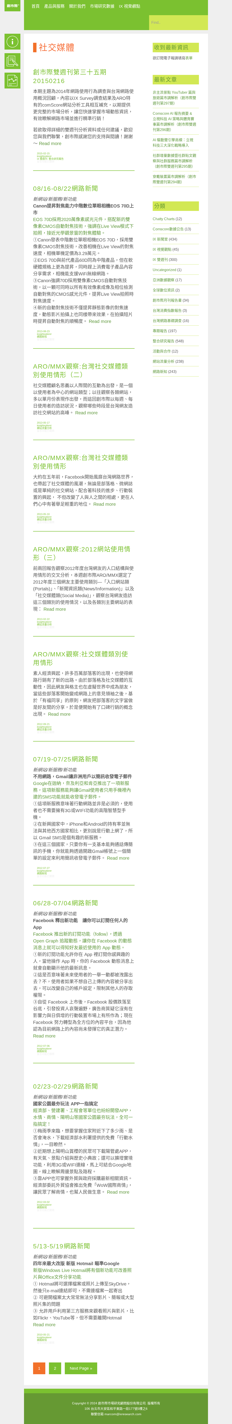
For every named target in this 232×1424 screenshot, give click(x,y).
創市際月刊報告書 (167, 300)
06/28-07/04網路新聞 (65, 903)
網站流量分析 (44, 428)
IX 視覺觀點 (129, 6)
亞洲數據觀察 (163, 280)
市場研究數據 (102, 6)
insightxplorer (44, 156)
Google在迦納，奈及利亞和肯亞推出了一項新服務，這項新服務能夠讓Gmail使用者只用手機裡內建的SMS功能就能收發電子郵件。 (82, 790)
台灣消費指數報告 (167, 310)
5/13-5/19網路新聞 (61, 1246)
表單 (189, 58)
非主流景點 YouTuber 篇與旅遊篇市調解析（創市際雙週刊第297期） (174, 98)
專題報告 (160, 331)
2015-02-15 (43, 153)
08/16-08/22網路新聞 (65, 188)
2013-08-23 (43, 331)
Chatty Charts (164, 219)
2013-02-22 (43, 619)
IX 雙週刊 (42, 158)
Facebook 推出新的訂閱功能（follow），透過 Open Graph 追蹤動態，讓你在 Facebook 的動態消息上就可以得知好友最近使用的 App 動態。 (82, 941)
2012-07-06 (43, 1046)
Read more (50, 143)
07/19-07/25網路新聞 (65, 759)
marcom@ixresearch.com (122, 1414)
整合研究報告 (56, 158)
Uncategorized (164, 270)
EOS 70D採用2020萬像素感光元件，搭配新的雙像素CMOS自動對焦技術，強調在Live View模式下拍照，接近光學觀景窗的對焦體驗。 (83, 226)
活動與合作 (162, 351)
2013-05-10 (43, 514)
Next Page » (81, 1368)
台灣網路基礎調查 (167, 321)
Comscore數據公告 (168, 229)
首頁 (35, 6)
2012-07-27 (43, 868)
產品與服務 (54, 6)
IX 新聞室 (160, 239)
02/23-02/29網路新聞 (65, 1086)
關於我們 (77, 6)
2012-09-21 (43, 724)
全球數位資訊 (163, 290)
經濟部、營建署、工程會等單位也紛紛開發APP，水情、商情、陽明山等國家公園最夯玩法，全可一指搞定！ (83, 1117)
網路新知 (42, 336)
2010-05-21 (43, 1334)
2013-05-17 (43, 422)
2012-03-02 (43, 1202)
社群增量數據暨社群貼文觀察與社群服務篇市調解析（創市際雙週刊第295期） (174, 161)
